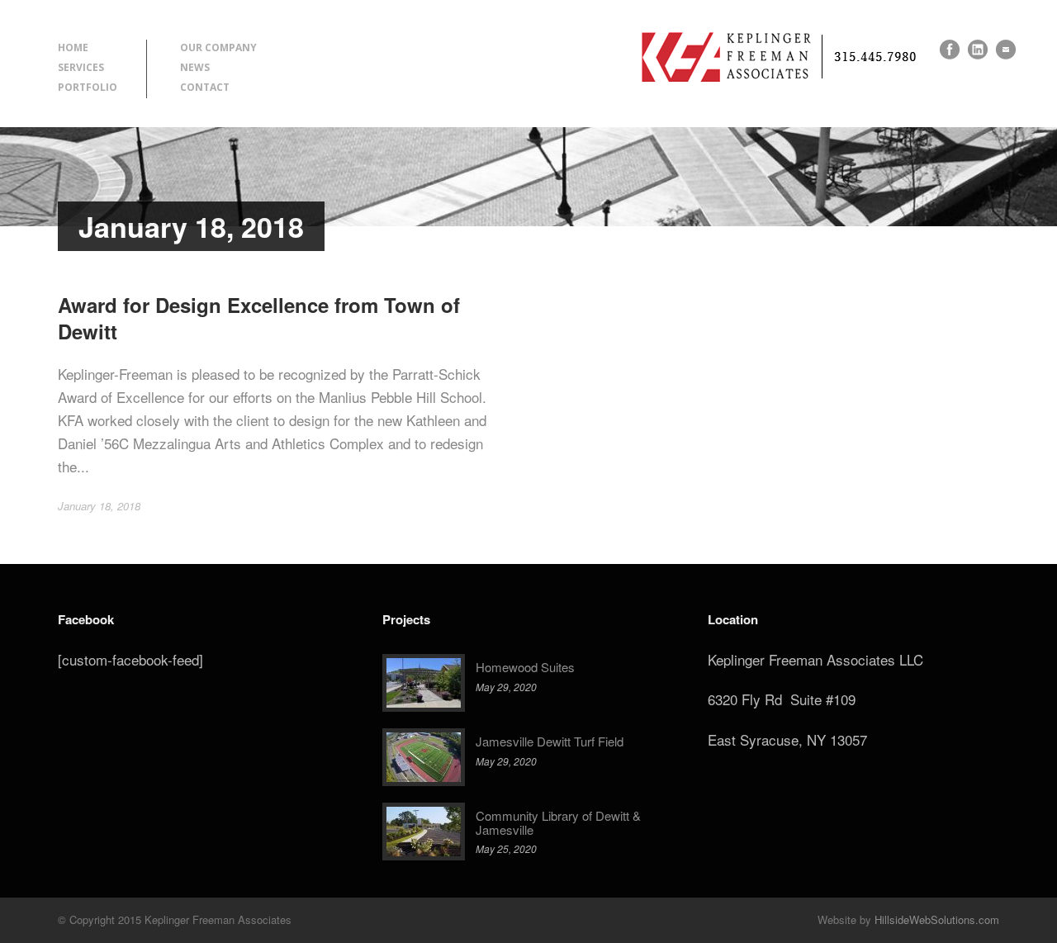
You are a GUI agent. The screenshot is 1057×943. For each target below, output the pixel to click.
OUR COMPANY (218, 47)
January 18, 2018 (99, 506)
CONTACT (205, 87)
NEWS (195, 67)
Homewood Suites (525, 666)
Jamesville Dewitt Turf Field (549, 741)
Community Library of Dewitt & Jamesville (558, 822)
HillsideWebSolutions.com (937, 919)
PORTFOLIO (87, 87)
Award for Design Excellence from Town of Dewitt (259, 317)
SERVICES (81, 67)
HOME (73, 47)
